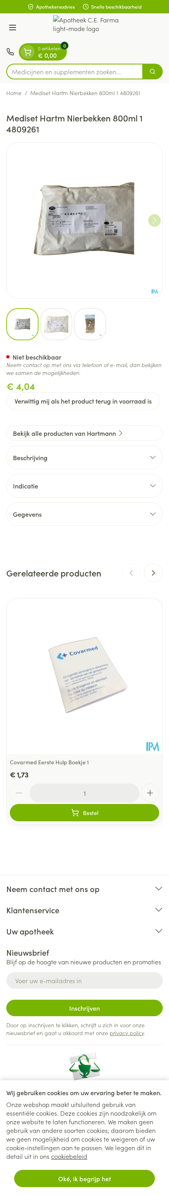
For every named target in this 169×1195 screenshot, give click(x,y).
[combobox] (74, 71)
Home (14, 93)
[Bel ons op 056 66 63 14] (10, 52)
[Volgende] (154, 220)
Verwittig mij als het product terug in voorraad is (83, 400)
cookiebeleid (69, 1156)
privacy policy (127, 1033)
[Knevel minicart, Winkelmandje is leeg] (27, 52)
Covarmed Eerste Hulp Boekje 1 (49, 762)
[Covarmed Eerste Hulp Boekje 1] (84, 676)
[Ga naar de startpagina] (92, 28)
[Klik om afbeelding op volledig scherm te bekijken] (84, 220)
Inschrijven (84, 1008)
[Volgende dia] (153, 573)
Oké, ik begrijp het (84, 1178)
